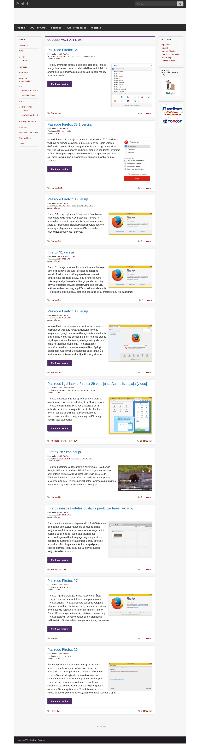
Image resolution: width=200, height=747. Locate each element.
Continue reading (60, 84)
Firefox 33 (55, 241)
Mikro (21, 101)
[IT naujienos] (172, 114)
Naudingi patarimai (27, 121)
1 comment (147, 300)
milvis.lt (164, 48)
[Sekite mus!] (22, 3)
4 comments (147, 113)
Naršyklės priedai (30, 115)
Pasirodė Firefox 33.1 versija (69, 124)
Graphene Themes (36, 740)
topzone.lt (166, 44)
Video (71, 388)
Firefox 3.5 (56, 300)
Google (22, 57)
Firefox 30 (55, 372)
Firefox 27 (55, 638)
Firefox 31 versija (60, 252)
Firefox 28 (55, 497)
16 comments (146, 441)
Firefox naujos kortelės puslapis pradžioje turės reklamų (90, 508)
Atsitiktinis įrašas (76, 27)
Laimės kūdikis (168, 61)
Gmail (24, 60)
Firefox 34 (55, 113)
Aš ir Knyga (166, 57)
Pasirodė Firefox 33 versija (68, 199)
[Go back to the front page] (100, 16)
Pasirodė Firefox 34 (62, 50)
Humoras (23, 67)
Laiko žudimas (28, 95)
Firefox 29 (72, 441)
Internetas (23, 72)
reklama (62, 569)
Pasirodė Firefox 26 (62, 649)
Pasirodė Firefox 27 (62, 581)
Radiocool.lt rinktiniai (28, 132)
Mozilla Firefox (63, 54)
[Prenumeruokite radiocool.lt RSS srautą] (18, 3)
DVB (21, 51)
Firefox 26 (55, 711)
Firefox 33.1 (56, 188)
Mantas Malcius (168, 51)
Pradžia (21, 27)
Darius (57, 58)
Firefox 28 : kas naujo (64, 452)
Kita (20, 86)
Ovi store (23, 127)
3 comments (147, 241)
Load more (100, 726)
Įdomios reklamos (30, 90)
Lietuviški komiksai (170, 54)
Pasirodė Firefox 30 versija (68, 311)
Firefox (63, 441)
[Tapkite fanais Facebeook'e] (27, 3)
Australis (55, 441)
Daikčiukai (23, 45)
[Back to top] (193, 740)
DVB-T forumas (38, 27)
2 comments (147, 372)
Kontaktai (95, 27)
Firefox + (60, 256)
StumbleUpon (25, 138)
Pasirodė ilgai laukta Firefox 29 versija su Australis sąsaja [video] (97, 384)
